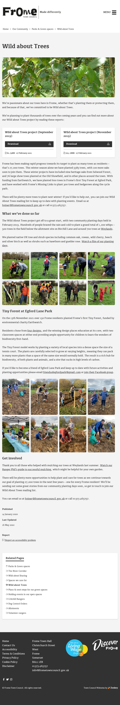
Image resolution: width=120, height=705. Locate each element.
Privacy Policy (10, 658)
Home (5, 641)
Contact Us (8, 645)
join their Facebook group (98, 372)
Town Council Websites (94, 688)
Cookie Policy (9, 662)
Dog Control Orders (17, 604)
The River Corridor (17, 571)
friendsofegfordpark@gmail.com (62, 372)
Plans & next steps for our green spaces (27, 590)
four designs (34, 330)
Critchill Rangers (16, 599)
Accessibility (9, 649)
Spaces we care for (17, 580)
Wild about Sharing (17, 576)
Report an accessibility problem (20, 540)
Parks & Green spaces (19, 566)
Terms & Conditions (13, 653)
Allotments (13, 608)
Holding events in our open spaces (25, 594)
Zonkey (114, 688)
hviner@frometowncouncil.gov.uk (22, 205)
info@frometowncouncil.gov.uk (50, 670)
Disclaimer (8, 666)
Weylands (106, 229)
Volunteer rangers (17, 613)
